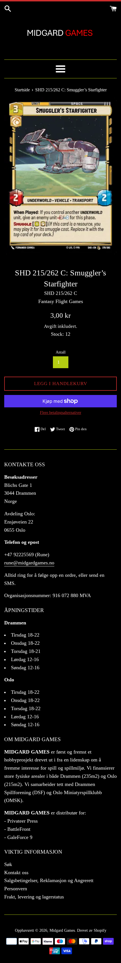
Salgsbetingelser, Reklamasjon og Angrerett (48, 880)
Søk (8, 864)
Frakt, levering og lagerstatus (34, 897)
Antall (61, 352)
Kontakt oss (16, 872)
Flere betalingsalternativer (60, 412)
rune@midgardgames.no (29, 563)
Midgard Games (62, 930)
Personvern (15, 888)
